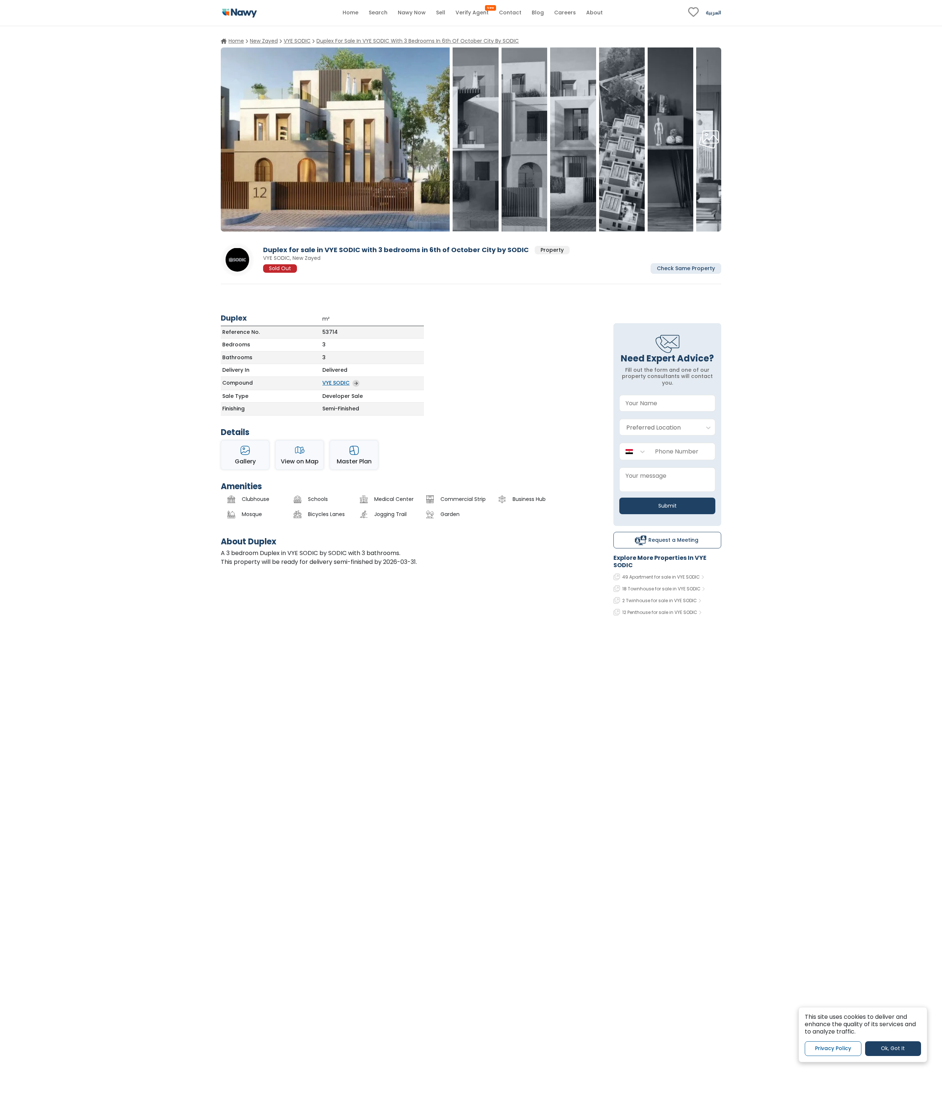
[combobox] (660, 427)
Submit (667, 505)
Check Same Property (686, 268)
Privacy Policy (833, 1048)
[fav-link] (693, 13)
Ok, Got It (893, 1048)
